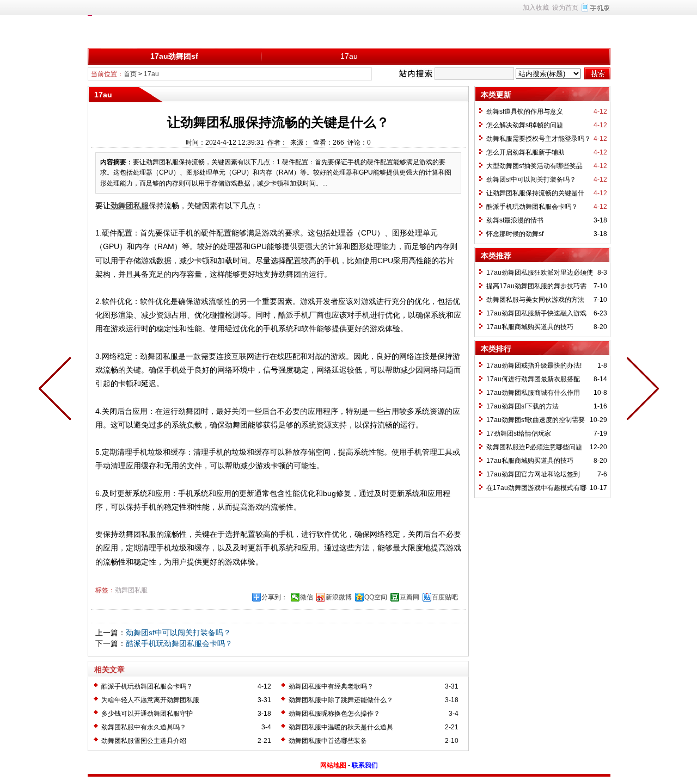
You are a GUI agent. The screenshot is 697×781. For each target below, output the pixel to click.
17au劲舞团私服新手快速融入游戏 (536, 313)
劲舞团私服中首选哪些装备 (328, 741)
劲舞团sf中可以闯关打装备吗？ (178, 632)
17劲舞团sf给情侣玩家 (518, 433)
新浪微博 (339, 597)
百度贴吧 (445, 597)
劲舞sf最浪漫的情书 (514, 220)
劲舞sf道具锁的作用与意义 (524, 111)
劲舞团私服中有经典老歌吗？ (331, 686)
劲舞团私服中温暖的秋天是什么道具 (341, 727)
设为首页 (565, 7)
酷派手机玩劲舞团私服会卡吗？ (179, 643)
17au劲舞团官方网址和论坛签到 (533, 474)
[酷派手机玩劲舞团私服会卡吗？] (57, 390)
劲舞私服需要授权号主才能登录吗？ (538, 138)
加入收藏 (536, 7)
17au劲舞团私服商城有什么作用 (533, 392)
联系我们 (365, 765)
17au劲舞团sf (174, 56)
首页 (130, 74)
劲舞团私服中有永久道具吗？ (143, 727)
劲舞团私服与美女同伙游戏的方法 (535, 299)
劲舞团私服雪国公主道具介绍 (143, 741)
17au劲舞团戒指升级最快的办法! (534, 365)
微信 (306, 597)
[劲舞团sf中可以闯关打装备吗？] (640, 390)
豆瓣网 (409, 597)
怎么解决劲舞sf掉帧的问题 (524, 125)
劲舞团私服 (131, 590)
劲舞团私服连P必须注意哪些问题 (534, 447)
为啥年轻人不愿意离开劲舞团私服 (150, 700)
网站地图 (333, 765)
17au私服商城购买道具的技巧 (529, 327)
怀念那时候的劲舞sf (514, 234)
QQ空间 (375, 597)
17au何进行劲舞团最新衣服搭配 (533, 379)
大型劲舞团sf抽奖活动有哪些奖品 (534, 166)
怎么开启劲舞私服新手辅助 (525, 152)
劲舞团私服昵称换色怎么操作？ (334, 713)
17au (349, 56)
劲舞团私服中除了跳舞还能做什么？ (341, 700)
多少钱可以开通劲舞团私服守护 (147, 713)
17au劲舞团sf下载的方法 (522, 406)
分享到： (274, 597)
